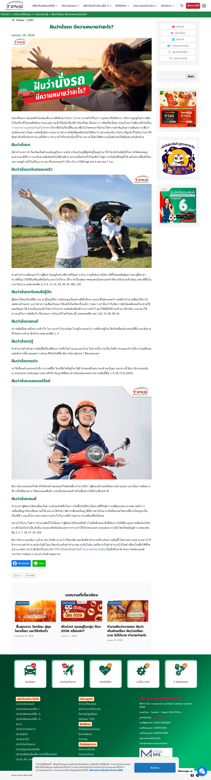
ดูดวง (17, 575)
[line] (197, 775)
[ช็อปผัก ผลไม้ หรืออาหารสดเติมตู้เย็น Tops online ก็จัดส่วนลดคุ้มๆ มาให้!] (178, 126)
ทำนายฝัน (30, 575)
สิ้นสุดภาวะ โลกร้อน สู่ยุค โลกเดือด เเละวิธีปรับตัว (33, 628)
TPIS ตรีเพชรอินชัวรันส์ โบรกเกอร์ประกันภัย (79, 549)
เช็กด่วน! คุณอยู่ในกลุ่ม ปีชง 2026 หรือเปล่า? (81, 628)
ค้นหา (191, 77)
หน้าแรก (5, 14)
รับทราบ (155, 768)
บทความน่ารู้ (41, 14)
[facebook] (192, 775)
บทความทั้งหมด (22, 14)
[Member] (204, 6)
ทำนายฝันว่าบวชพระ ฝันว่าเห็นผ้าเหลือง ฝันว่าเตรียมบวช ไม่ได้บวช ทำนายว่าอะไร (126, 631)
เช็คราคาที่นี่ (193, 6)
